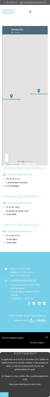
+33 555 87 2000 (22, 269)
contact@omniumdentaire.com (34, 2)
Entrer (4, 394)
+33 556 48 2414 (25, 272)
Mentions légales (37, 343)
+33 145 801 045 (22, 275)
